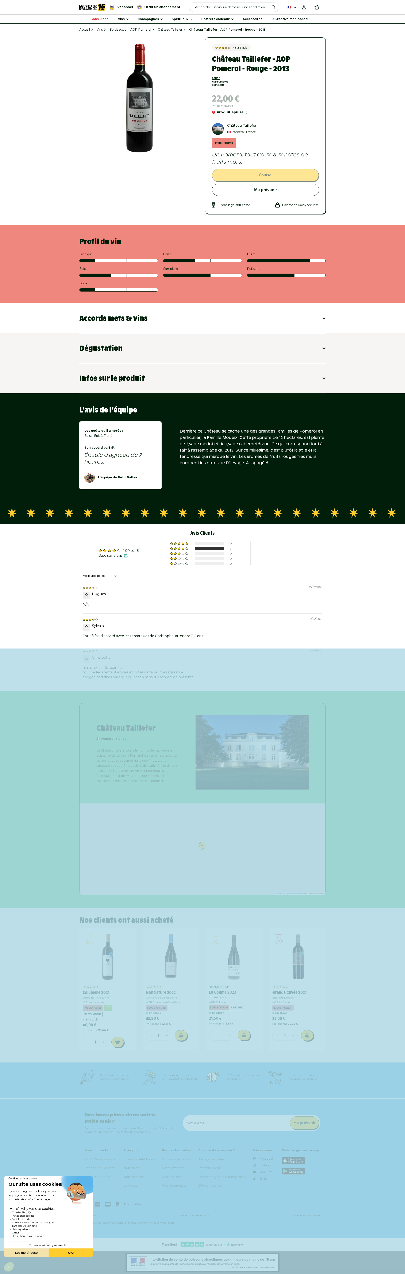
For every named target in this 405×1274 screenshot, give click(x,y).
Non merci (255, 712)
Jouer (255, 698)
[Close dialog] (301, 581)
